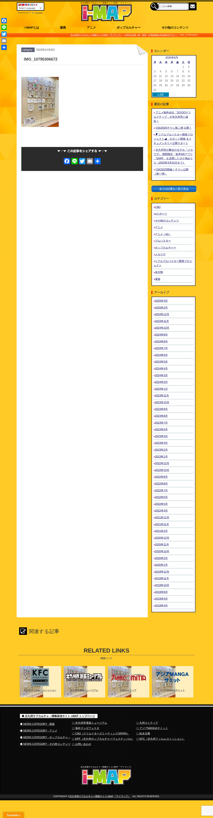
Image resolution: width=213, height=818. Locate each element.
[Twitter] (4, 34)
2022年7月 (161, 490)
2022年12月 (162, 463)
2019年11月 (162, 578)
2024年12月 (162, 314)
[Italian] (32, 4)
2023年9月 (161, 409)
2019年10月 (162, 585)
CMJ (157, 207)
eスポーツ (161, 213)
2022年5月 (161, 504)
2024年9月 (161, 334)
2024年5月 (161, 361)
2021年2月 (161, 531)
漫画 (157, 279)
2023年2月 (161, 449)
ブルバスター (163, 240)
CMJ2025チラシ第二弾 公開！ (174, 127)
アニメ (159, 227)
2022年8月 (161, 483)
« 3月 (160, 94)
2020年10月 (162, 551)
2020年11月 (162, 544)
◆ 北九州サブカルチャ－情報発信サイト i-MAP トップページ (58, 716)
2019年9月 (161, 592)
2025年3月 (161, 300)
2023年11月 (162, 395)
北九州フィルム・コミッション (40, 690)
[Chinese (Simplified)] (19, 4)
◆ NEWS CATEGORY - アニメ (38, 730)
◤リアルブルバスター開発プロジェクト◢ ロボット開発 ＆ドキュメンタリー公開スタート (173, 138)
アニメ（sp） (163, 234)
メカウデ (160, 254)
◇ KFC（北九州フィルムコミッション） (160, 738)
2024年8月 (161, 341)
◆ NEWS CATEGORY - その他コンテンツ (45, 744)
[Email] (4, 40)
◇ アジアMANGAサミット (152, 728)
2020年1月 (161, 564)
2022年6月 (161, 497)
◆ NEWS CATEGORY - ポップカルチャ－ (45, 737)
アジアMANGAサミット (172, 690)
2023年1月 (161, 456)
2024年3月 (161, 375)
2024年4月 (161, 368)
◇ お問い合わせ (81, 744)
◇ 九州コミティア (147, 722)
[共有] (4, 47)
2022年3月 (161, 510)
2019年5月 (161, 598)
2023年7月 (161, 422)
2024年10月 (162, 327)
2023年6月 (161, 429)
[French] (29, 4)
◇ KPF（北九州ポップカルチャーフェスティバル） (103, 738)
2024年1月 (161, 388)
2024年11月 (162, 321)
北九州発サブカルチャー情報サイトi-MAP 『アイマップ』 (100, 796)
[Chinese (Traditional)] (22, 4)
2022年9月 (161, 476)
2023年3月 (161, 443)
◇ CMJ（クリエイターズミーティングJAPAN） (100, 733)
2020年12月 (162, 537)
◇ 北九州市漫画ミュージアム (89, 722)
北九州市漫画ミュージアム (84, 690)
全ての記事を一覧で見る (174, 188)
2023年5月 (161, 436)
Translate (39, 13)
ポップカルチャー (165, 247)
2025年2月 (161, 307)
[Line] (4, 27)
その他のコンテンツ (167, 220)
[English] (26, 4)
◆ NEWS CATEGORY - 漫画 (37, 724)
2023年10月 (162, 402)
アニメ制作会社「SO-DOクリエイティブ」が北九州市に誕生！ (172, 116)
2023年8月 (161, 416)
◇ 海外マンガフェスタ (85, 728)
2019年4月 (161, 605)
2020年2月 (161, 558)
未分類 (159, 272)
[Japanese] (36, 4)
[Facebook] (4, 20)
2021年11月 (162, 524)
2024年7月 (161, 348)
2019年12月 (162, 571)
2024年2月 (161, 382)
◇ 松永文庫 (143, 733)
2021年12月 (162, 517)
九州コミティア (128, 690)
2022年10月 (162, 470)
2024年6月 (161, 355)
